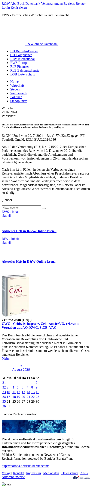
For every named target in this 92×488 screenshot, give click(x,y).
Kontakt (18, 473)
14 (28, 392)
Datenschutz (69, 473)
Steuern (15, 89)
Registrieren (19, 7)
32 (4, 387)
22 (33, 397)
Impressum (33, 473)
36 (4, 406)
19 (18, 397)
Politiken (16, 97)
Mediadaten (51, 473)
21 (28, 397)
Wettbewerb (18, 93)
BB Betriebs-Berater (24, 51)
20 (23, 397)
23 (37, 397)
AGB (84, 473)
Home (14, 81)
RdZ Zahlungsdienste (24, 70)
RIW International (22, 59)
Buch (21, 3)
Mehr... (6, 358)
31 (4, 382)
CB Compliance (21, 55)
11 (14, 392)
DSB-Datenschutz (22, 74)
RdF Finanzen (20, 66)
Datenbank (32, 3)
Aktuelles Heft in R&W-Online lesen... (29, 231)
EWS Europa (19, 63)
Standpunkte (18, 101)
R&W (6, 3)
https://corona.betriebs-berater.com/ (25, 466)
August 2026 (21, 369)
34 (4, 397)
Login (6, 7)
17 (8, 397)
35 (4, 401)
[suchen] (44, 208)
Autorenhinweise (13, 477)
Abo (13, 3)
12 (18, 392)
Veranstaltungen (52, 3)
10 (8, 392)
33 (4, 392)
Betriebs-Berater (75, 3)
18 (14, 397)
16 (37, 392)
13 (23, 392)
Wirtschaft (17, 85)
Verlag (6, 473)
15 (33, 392)
